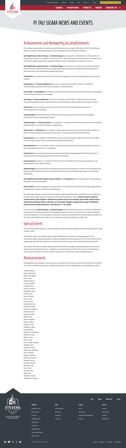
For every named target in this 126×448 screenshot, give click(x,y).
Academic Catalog (35, 436)
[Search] (119, 7)
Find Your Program (35, 412)
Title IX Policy (109, 442)
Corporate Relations (52, 2)
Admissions (104, 415)
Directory (104, 408)
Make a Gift (109, 399)
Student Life (87, 8)
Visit (112, 2)
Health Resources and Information (86, 415)
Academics (59, 8)
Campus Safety (82, 412)
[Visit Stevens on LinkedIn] (5, 442)
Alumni (72, 2)
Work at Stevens (105, 412)
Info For (85, 2)
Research (98, 8)
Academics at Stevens (36, 408)
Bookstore (81, 419)
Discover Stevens (73, 8)
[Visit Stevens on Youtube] (9, 442)
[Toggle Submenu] (89, 3)
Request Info (105, 2)
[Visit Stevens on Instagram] (13, 442)
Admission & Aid (111, 8)
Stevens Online (35, 426)
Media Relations (105, 419)
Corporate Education (36, 429)
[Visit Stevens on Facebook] (20, 442)
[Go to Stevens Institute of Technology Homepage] (12, 403)
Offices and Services (59, 408)
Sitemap (95, 442)
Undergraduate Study (36, 419)
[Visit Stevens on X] (16, 442)
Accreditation (58, 415)
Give (78, 2)
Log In (95, 2)
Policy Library (58, 412)
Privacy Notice (102, 442)
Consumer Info (58, 419)
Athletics (63, 2)
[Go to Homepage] (12, 10)
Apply (118, 2)
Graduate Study (35, 422)
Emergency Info (118, 442)
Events (80, 408)
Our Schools (34, 415)
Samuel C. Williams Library (37, 432)
